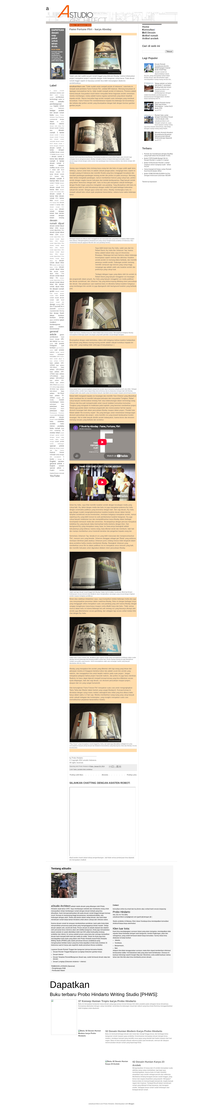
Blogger (131, 1104)
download (61, 308)
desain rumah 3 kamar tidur (57, 179)
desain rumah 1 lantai (57, 131)
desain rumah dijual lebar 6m (57, 269)
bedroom (61, 108)
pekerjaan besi (57, 406)
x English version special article (57, 466)
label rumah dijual (56, 358)
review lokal (55, 433)
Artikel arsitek (150, 38)
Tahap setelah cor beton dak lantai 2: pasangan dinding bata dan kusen (163, 85)
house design (54, 339)
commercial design (57, 119)
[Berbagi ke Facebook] (117, 766)
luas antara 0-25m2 (57, 361)
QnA (62, 428)
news (62, 402)
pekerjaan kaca (57, 408)
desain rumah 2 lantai (57, 160)
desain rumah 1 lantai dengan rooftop (57, 150)
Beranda (105, 775)
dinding (58, 304)
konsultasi (53, 356)
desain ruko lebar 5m (57, 126)
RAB (51, 430)
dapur (52, 121)
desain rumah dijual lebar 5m (57, 263)
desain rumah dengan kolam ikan (57, 211)
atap (51, 106)
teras (51, 448)
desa (62, 121)
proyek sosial (54, 419)
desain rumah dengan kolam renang (57, 215)
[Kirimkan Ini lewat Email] (110, 766)
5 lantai (53, 90)
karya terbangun (57, 354)
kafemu (52, 352)
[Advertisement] (99, 113)
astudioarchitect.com (77, 86)
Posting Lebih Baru (76, 775)
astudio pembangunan (57, 102)
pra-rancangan (59, 415)
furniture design (57, 317)
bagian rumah (59, 106)
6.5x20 (62, 90)
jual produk (59, 350)
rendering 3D (59, 430)
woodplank (57, 457)
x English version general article (57, 461)
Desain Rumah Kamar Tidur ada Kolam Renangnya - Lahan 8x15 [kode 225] (164, 105)
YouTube (55, 475)
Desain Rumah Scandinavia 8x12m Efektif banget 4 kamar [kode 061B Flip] (162, 67)
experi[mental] (54, 311)
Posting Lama (132, 775)
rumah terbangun (57, 443)
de (57, 121)
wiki (51, 457)
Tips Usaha (59, 450)
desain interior (57, 124)
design (52, 304)
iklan (59, 341)
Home (145, 26)
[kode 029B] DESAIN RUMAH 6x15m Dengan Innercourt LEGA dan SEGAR (157, 174)
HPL (62, 339)
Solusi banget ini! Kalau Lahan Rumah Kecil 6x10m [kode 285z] (157, 170)
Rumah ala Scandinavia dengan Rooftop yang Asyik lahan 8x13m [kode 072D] (158, 155)
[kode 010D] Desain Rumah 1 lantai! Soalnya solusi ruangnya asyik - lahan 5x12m (157, 164)
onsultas (148, 29)
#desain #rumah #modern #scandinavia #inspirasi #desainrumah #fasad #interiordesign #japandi (164, 135)
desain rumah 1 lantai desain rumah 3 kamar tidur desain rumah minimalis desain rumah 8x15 (57, 139)
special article (57, 446)
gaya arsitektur (54, 320)
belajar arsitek (57, 110)
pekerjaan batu (57, 404)
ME (63, 398)
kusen (62, 356)
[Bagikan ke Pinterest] (120, 766)
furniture (61, 315)
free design (54, 313)
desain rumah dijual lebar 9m (57, 286)
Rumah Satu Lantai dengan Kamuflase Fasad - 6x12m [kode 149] (164, 117)
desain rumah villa (57, 302)
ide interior (53, 341)
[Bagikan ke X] (115, 766)
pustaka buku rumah (57, 427)
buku (75, 769)
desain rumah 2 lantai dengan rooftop (57, 165)
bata (51, 108)
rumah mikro (54, 439)
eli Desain (149, 32)
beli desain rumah (57, 113)
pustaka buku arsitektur (85, 769)
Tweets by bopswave (149, 182)
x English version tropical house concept (57, 470)
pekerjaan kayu (57, 411)
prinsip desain (57, 417)
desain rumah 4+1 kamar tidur (57, 198)
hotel (62, 337)
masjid (58, 398)
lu (63, 358)
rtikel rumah (150, 35)
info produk (59, 343)
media (52, 400)
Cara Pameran (59, 117)
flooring (61, 311)
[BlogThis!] (112, 766)
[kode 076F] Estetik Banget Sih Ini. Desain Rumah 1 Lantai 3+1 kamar (156, 159)
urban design (60, 454)
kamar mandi (60, 352)
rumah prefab (59, 441)
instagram (53, 345)
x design (58, 459)
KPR (58, 356)
